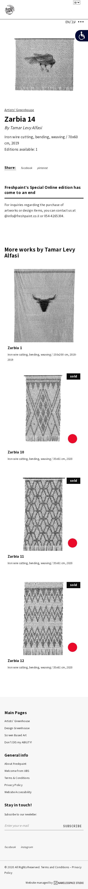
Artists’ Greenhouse (17, 721)
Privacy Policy (13, 785)
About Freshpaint (15, 764)
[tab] (44, 190)
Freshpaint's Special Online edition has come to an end (42, 190)
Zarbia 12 (16, 660)
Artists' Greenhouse (19, 110)
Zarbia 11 (16, 556)
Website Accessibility (18, 792)
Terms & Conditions (17, 778)
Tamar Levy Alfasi (26, 127)
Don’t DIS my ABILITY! (18, 742)
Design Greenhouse (17, 728)
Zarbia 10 (16, 452)
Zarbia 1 (15, 347)
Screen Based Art (15, 735)
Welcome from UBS (16, 771)
